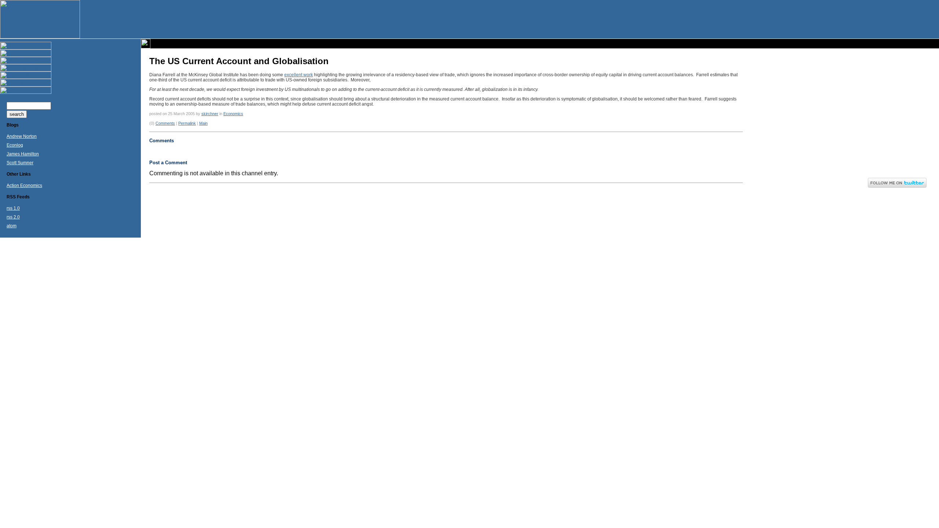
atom (12, 225)
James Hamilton (23, 154)
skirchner (209, 113)
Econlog (15, 145)
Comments (165, 123)
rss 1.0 (13, 208)
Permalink (187, 123)
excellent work (298, 74)
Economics (233, 113)
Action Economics (24, 185)
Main (203, 123)
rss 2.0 (13, 217)
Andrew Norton (22, 136)
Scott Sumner (20, 162)
